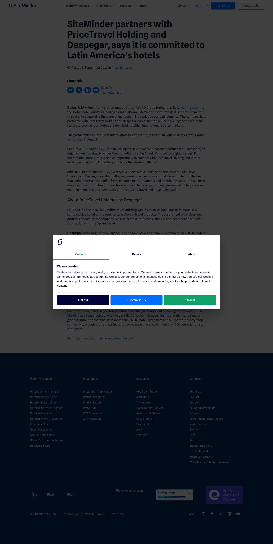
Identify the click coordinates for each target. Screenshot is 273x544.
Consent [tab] (80, 254)
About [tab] (192, 254)
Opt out (83, 299)
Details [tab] (136, 254)
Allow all (190, 299)
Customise (134, 299)
